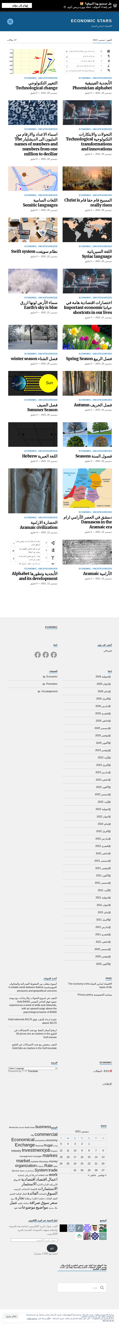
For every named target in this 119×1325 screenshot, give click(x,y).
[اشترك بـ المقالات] (111, 1071)
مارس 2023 (101, 772)
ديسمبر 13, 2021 (49, 461)
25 (68, 1163)
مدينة (51, 1208)
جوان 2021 (102, 905)
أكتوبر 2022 (102, 787)
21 (96, 1163)
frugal (48, 1145)
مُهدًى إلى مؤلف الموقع (20, 6)
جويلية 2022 (102, 809)
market (23, 1160)
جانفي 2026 (102, 720)
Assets (21, 1127)
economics (40, 1140)
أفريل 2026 (102, 698)
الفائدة (32, 1193)
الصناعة (42, 1194)
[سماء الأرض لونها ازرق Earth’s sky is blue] (32, 281)
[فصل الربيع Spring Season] (87, 337)
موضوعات (26, 1207)
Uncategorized (102, 78)
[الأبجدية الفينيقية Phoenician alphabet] (87, 61)
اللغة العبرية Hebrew (39, 456)
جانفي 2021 (102, 942)
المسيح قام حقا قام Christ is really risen (88, 203)
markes (50, 1155)
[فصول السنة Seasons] (87, 434)
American (13, 1127)
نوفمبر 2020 (101, 956)
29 (89, 1170)
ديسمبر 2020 (101, 949)
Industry (16, 1150)
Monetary (43, 1161)
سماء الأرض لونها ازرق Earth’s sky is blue (38, 305)
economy (51, 1140)
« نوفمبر (102, 1175)
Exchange (25, 1144)
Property (40, 1166)
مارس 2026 (101, 706)
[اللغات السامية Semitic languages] (32, 178)
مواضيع (42, 1207)
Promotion (51, 684)
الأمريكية (53, 1184)
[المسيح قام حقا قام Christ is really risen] (87, 178)
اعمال (52, 1179)
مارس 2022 (101, 838)
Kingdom (54, 1151)
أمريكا (35, 1175)
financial (39, 1145)
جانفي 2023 (102, 779)
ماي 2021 (103, 912)
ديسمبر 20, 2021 (103, 363)
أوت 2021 (103, 890)
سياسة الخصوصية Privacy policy (95, 994)
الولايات (48, 1198)
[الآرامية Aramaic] (87, 552)
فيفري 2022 (101, 846)
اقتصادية (28, 1179)
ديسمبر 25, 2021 (103, 261)
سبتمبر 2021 (101, 882)
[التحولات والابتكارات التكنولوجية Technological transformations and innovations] (87, 112)
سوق (45, 1202)
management (26, 1156)
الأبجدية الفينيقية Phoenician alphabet (92, 85)
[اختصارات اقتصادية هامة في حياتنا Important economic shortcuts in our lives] (87, 281)
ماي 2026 (103, 691)
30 (82, 1170)
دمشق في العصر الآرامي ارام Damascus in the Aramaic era (88, 522)
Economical (22, 1139)
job (47, 1150)
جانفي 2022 (102, 853)
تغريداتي (108, 650)
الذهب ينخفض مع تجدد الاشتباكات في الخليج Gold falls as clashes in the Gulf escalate (34, 1046)
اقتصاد (41, 1179)
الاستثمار (29, 1184)
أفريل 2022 (102, 831)
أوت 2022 (103, 802)
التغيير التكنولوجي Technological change (36, 85)
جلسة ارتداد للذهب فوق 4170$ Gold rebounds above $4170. (32, 1021)
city (32, 1135)
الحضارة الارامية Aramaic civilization (38, 525)
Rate (48, 1165)
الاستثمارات (47, 1188)
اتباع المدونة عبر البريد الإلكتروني (42, 1220)
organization (26, 1165)
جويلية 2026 (102, 676)
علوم (20, 1203)
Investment (33, 1150)
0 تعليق (88, 93)
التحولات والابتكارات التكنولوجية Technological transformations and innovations (89, 142)
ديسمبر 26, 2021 (103, 210)
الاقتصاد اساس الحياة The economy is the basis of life (90, 985)
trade (52, 1170)
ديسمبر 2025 (101, 728)
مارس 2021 (101, 927)
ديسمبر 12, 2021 (103, 532)
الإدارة (46, 1184)
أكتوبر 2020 (102, 964)
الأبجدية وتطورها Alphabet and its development (34, 576)
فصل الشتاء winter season (34, 358)
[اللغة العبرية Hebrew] (32, 434)
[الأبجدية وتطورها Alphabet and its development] (32, 552)
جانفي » (92, 1175)
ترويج (13, 1199)
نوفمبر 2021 (101, 868)
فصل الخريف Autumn (93, 405)
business (43, 1127)
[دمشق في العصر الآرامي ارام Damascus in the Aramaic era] (87, 488)
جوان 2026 (102, 684)
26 (61, 1163)
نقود (16, 1208)
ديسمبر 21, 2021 (103, 317)
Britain (32, 1127)
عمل (14, 1202)
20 (103, 1163)
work (53, 1174)
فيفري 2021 (101, 934)
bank (27, 1127)
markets (35, 1161)
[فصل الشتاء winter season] (32, 337)
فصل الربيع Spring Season (89, 358)
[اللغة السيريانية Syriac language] (87, 230)
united (41, 1175)
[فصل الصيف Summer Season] (32, 383)
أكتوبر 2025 (102, 743)
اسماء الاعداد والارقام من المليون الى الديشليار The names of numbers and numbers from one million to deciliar (35, 144)
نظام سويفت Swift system (34, 251)
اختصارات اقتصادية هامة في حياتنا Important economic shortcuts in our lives (88, 307)
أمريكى (28, 1175)
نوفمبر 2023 (101, 750)
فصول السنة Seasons (93, 456)
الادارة (40, 1184)
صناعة (26, 1203)
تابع (52, 1248)
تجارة (19, 1198)
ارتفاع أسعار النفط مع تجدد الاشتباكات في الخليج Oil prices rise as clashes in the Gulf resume (35, 1034)
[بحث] (102, 1287)
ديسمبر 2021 (101, 860)
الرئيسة (17, 1189)
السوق (51, 1193)
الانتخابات (25, 1189)
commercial (46, 1134)
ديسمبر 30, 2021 (103, 93)
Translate (33, 1071)
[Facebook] (53, 653)
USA (46, 1175)
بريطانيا (28, 1198)
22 (89, 1163)
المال (24, 1194)
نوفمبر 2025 (101, 735)
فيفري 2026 (101, 713)
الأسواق (17, 1180)
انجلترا (41, 1198)
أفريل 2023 (102, 765)
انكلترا (35, 1198)
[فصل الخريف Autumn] (87, 383)
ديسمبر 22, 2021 (49, 256)
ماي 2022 (103, 824)
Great (55, 1146)
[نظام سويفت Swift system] (32, 230)
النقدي (12, 1194)
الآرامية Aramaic (97, 573)
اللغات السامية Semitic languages (40, 203)
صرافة (34, 1202)
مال (55, 1208)
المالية (19, 1194)
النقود (55, 1198)
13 (103, 1157)
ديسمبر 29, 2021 (49, 93)
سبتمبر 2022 (101, 794)
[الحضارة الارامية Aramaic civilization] (32, 490)
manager (37, 1156)
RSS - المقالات (101, 1071)
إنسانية (21, 1175)
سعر (53, 1202)
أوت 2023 (103, 757)
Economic (85, 78)
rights (55, 1166)
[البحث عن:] (82, 1287)
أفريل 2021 (102, 919)
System (41, 1170)
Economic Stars (91, 21)
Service (15, 1170)
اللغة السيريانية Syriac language (97, 254)
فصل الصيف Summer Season (42, 407)
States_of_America (27, 1171)
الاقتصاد (33, 1189)
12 (61, 1150)
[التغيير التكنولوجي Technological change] (32, 61)
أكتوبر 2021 (102, 875)
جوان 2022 (102, 816)
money (53, 1161)
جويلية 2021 (102, 897)
